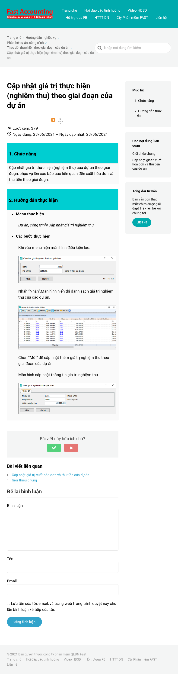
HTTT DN (102, 18)
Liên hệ (161, 18)
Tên (10, 558)
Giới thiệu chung (24, 480)
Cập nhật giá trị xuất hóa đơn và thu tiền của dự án (50, 475)
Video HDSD (137, 10)
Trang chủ (69, 10)
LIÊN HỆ (142, 222)
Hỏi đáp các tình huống (102, 10)
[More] (53, 120)
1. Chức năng (144, 101)
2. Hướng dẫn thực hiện (148, 113)
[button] (54, 448)
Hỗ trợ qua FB (76, 18)
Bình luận (15, 505)
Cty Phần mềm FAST (132, 18)
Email (12, 581)
